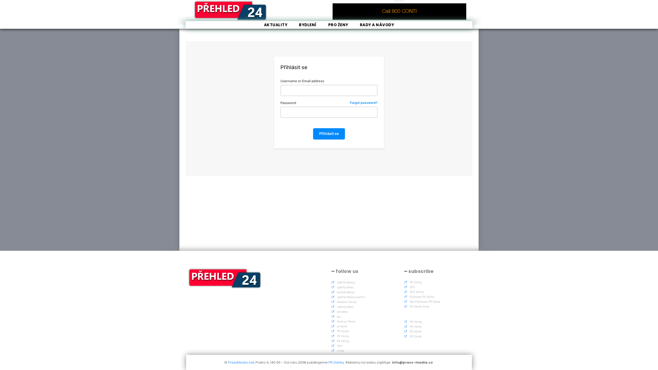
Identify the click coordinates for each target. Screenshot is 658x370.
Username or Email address (302, 81)
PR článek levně (419, 306)
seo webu (342, 311)
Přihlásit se (329, 133)
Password (328, 103)
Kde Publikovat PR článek (425, 301)
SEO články (417, 292)
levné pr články (346, 321)
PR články (343, 336)
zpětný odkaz (345, 287)
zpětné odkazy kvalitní (351, 297)
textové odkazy (346, 292)
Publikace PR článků (422, 297)
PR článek (343, 331)
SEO (339, 346)
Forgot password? (364, 103)
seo (339, 316)
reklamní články (347, 302)
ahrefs (340, 351)
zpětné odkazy (346, 282)
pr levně (342, 326)
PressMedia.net (241, 362)
